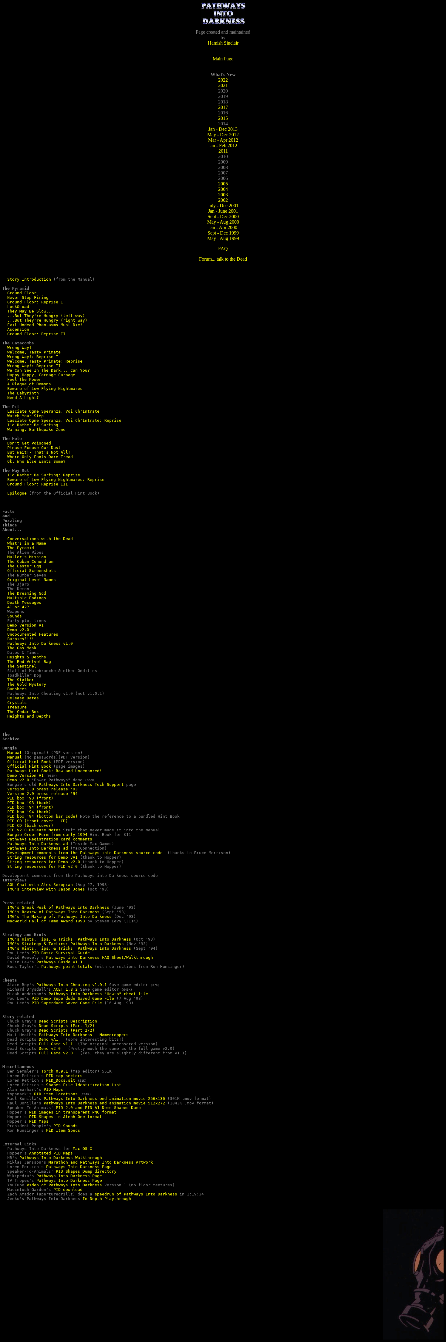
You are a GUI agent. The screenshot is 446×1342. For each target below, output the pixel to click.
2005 (223, 183)
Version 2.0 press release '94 (42, 793)
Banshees (17, 689)
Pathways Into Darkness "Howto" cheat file (98, 994)
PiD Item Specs (63, 1130)
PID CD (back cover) (30, 825)
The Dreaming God (26, 593)
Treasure (17, 707)
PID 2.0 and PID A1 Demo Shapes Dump (98, 1107)
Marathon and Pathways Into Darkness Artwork (101, 1162)
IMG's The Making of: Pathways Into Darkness (59, 916)
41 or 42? (18, 607)
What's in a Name (26, 543)
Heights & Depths (26, 657)
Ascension (18, 329)
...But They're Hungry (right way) (47, 320)
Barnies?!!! (20, 639)
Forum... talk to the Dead (223, 259)
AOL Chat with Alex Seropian (40, 884)
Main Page (223, 58)
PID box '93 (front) (30, 798)
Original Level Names (31, 579)
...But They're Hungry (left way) (46, 315)
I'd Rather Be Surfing (32, 425)
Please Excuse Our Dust (34, 447)
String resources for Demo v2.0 (43, 862)
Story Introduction (29, 279)
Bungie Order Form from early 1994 (47, 834)
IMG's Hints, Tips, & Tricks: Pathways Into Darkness (69, 939)
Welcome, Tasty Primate (34, 352)
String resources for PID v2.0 (42, 866)
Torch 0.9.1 (54, 1071)
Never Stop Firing (28, 297)
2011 (223, 151)
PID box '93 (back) (29, 802)
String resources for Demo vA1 (42, 857)
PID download (68, 1189)
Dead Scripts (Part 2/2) (67, 1030)
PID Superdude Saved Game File (67, 1003)
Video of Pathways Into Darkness (64, 1185)
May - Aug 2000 (223, 222)
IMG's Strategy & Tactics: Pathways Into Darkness (65, 943)
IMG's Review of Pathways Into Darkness (53, 912)
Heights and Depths (29, 716)
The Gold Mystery (26, 684)
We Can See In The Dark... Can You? (48, 370)
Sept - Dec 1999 (223, 232)
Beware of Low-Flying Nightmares (45, 388)
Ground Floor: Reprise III (37, 484)
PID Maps (53, 1089)
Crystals (17, 702)
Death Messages (24, 602)
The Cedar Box (23, 711)
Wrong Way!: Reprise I (32, 356)
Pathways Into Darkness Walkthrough (60, 1157)
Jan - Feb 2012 (223, 145)
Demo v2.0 (18, 629)
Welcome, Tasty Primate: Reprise (45, 361)
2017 (223, 107)
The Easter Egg (24, 566)
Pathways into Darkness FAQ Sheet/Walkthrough (99, 957)
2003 (223, 194)
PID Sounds (65, 1126)
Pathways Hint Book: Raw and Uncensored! (54, 771)
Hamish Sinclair (223, 43)
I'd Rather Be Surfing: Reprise (43, 475)
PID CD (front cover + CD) (37, 821)
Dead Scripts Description (68, 1021)
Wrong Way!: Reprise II (34, 365)
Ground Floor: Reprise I (35, 302)
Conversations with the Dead (40, 538)
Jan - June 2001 (223, 211)
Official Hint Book (29, 761)
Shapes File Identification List (83, 1085)
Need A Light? (23, 397)
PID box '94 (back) (29, 812)
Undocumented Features (32, 634)
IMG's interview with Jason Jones (46, 889)
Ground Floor (21, 293)
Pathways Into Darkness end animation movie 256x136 (104, 1098)
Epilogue (17, 493)
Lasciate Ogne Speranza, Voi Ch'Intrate (53, 411)
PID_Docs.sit (60, 1080)
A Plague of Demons (29, 384)
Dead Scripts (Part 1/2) (67, 1025)
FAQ (223, 248)
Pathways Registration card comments (49, 839)
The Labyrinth (23, 393)
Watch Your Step (25, 416)
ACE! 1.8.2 (65, 989)
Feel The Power (24, 379)
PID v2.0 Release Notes (34, 830)
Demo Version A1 (25, 625)
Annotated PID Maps (51, 1153)
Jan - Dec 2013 (223, 129)
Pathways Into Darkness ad (37, 843)
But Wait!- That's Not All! (38, 452)
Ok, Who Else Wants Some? (36, 461)
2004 (223, 189)
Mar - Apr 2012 (223, 140)
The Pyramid (20, 548)
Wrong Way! (19, 347)
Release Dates (23, 698)
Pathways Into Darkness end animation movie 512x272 (104, 1103)
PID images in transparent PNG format (73, 1112)
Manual (14, 752)
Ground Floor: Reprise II (36, 334)
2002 (223, 200)
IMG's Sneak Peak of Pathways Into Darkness (58, 907)
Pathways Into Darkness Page (79, 1167)
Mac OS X (82, 1148)
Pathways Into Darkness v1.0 (40, 643)
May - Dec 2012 (223, 134)
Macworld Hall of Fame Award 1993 (46, 921)
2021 (223, 85)
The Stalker (20, 680)
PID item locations (56, 1094)
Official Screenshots (31, 570)
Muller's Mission (26, 557)
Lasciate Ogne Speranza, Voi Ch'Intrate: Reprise (64, 420)
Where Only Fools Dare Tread (40, 457)
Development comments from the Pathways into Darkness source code (86, 852)
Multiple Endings (26, 598)
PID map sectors (64, 1075)
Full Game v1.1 (56, 1044)
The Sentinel (21, 666)
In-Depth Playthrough (107, 1198)
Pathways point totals (66, 966)
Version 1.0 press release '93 (42, 789)
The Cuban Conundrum (30, 561)
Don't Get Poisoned (29, 443)
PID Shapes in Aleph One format (65, 1116)
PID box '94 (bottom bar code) (42, 816)
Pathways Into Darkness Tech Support (81, 784)
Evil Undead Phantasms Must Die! (45, 325)
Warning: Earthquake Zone (36, 429)
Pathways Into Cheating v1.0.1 (71, 984)
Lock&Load (18, 306)
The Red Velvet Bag (29, 661)
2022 (223, 80)
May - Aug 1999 (223, 238)
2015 (223, 118)
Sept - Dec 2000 (223, 216)
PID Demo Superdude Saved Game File (73, 998)
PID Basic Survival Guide (61, 953)
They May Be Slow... (30, 311)
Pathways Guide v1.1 (59, 962)
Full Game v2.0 (56, 1053)
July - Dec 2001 (223, 205)
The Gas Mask (21, 648)
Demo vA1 (48, 1039)
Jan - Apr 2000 (223, 227)
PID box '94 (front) (30, 807)
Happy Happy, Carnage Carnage (41, 375)
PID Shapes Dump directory (86, 1171)
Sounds (14, 616)
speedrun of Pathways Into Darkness (136, 1194)
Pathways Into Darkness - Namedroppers (84, 1035)
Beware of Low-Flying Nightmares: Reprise (55, 479)
